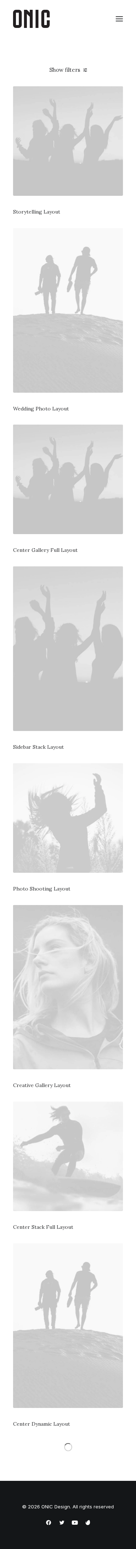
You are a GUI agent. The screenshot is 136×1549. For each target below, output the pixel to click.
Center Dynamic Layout (41, 1424)
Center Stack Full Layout (43, 1227)
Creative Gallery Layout (42, 1085)
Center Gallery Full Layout (45, 550)
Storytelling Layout (36, 211)
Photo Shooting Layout (41, 888)
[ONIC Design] (31, 19)
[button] (119, 19)
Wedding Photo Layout (41, 408)
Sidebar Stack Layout (38, 747)
